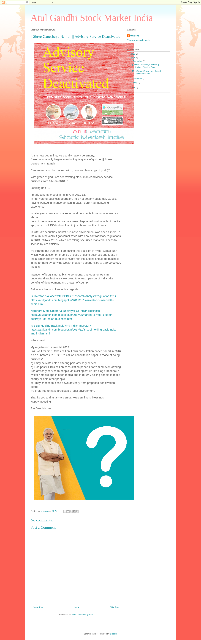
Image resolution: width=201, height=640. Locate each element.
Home (76, 607)
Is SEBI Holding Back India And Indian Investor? (61, 325)
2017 (133, 58)
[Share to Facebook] (74, 511)
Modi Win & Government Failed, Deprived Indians (146, 72)
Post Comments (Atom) (82, 614)
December (138, 61)
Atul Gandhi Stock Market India (92, 18)
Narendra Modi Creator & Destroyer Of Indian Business (65, 310)
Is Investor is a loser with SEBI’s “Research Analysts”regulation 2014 (73, 296)
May (135, 82)
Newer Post (38, 607)
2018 (133, 54)
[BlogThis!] (68, 511)
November (138, 78)
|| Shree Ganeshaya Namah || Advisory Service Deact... (145, 66)
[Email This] (65, 511)
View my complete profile (138, 40)
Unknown (134, 36)
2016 (133, 87)
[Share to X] (71, 511)
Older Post (114, 607)
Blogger (113, 634)
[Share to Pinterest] (77, 511)
